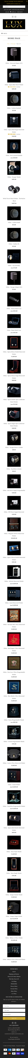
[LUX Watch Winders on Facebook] (13, 16)
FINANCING (14, 983)
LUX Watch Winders (11, 1045)
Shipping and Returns (14, 974)
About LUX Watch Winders (14, 976)
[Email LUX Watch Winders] (15, 16)
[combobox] (14, 7)
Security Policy (14, 988)
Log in (7, 12)
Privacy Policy (14, 986)
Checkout (20, 12)
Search (14, 971)
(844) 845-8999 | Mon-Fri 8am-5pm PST (14, 9)
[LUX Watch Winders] (14, 24)
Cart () (13, 12)
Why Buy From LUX (14, 979)
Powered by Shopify (20, 1045)
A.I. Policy (14, 993)
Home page (14, 38)
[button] (12, 87)
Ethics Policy (14, 991)
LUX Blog (14, 981)
